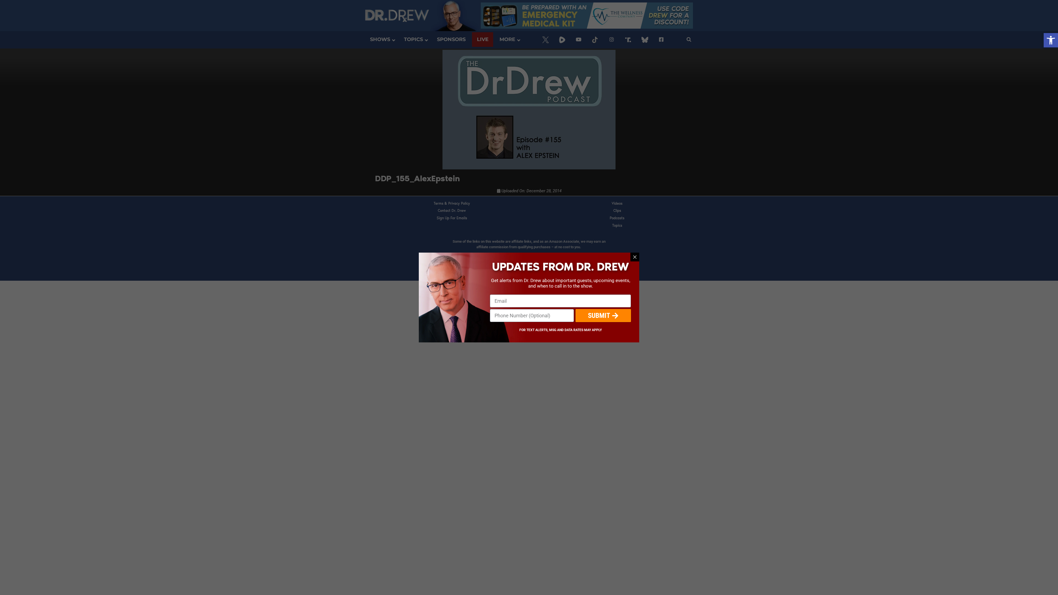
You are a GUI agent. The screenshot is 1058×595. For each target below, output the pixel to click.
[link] (1051, 40)
